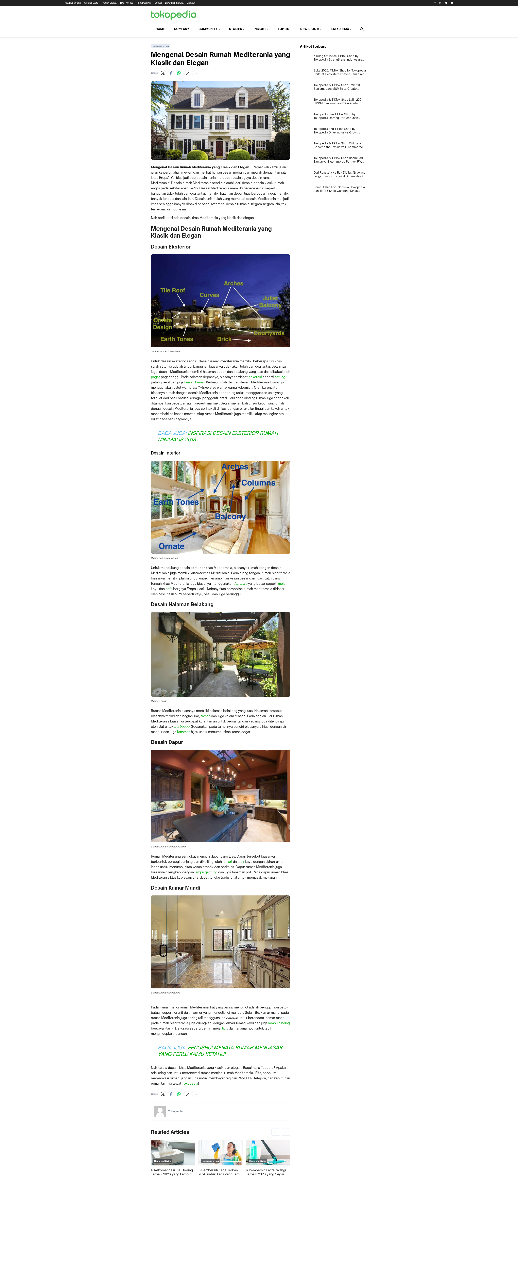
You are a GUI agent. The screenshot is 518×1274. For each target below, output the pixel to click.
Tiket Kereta (126, 2)
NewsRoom (309, 29)
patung (280, 377)
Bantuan (191, 2)
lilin (224, 1028)
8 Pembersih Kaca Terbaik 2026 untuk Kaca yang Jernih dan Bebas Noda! (220, 1172)
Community (207, 29)
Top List (284, 29)
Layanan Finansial (174, 2)
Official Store (91, 2)
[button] (163, 73)
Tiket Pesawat (143, 2)
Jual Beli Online (73, 2)
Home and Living (160, 46)
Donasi (158, 2)
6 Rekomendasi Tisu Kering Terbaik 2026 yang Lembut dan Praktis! (172, 1172)
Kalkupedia (340, 29)
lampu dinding (279, 1023)
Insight (260, 29)
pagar (155, 377)
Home (160, 29)
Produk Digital (109, 2)
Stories (235, 29)
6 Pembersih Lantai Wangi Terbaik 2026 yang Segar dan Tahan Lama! (266, 1172)
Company (181, 29)
